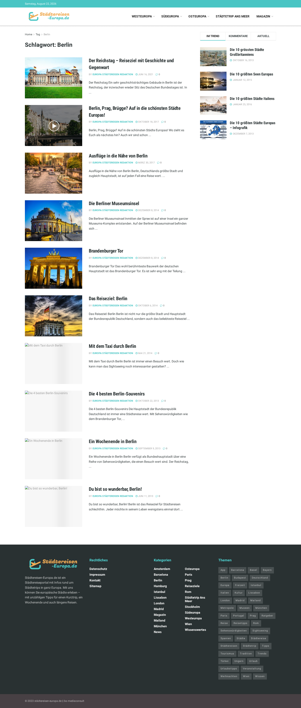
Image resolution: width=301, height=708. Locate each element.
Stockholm (192, 607)
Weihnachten (229, 676)
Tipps (265, 645)
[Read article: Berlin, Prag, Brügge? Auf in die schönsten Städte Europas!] (53, 125)
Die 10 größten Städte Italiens (252, 98)
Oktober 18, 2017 (148, 121)
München (160, 626)
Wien (188, 624)
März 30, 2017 (146, 162)
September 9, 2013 (148, 448)
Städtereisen (229, 645)
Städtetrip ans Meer (232, 16)
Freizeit (240, 585)
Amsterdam (162, 569)
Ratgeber (267, 615)
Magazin (263, 16)
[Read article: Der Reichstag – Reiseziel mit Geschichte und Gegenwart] (53, 77)
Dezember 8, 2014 (148, 210)
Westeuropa (142, 16)
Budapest (240, 577)
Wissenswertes (195, 629)
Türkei (225, 661)
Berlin (47, 34)
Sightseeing (260, 630)
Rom (188, 592)
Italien (225, 592)
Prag (188, 580)
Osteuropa (197, 16)
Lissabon (160, 597)
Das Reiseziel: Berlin (108, 298)
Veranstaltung (252, 668)
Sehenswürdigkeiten (234, 630)
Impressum (97, 574)
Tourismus (227, 653)
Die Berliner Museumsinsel (114, 203)
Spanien (226, 638)
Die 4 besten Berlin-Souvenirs (117, 394)
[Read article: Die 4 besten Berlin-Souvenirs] (53, 411)
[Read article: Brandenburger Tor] (53, 268)
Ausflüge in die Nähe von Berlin (118, 156)
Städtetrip (249, 645)
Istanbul (159, 592)
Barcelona (161, 574)
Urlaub (253, 661)
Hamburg (160, 586)
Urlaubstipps (229, 668)
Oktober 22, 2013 (148, 400)
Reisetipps (240, 623)
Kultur (239, 592)
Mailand (159, 620)
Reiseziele (192, 586)
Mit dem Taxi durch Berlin (112, 346)
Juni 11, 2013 (145, 496)
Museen (245, 608)
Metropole (227, 608)
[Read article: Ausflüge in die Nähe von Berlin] (53, 173)
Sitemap (95, 586)
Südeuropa (170, 16)
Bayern (267, 570)
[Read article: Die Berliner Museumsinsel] (53, 220)
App (223, 570)
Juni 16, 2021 (145, 74)
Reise (224, 623)
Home (28, 34)
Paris (188, 574)
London (159, 603)
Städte (241, 638)
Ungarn (238, 661)
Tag (38, 34)
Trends (262, 653)
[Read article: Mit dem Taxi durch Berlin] (53, 363)
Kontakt (94, 580)
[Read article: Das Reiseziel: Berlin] (53, 315)
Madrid (159, 609)
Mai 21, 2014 (144, 353)
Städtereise (258, 638)
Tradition (246, 653)
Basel (253, 570)
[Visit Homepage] (48, 16)
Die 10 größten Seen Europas (251, 74)
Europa (225, 585)
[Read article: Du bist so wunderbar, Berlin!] (53, 506)
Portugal (238, 615)
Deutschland (260, 577)
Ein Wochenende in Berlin (112, 441)
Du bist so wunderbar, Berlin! (115, 489)
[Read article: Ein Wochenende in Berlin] (53, 458)
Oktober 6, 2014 (147, 305)
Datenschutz (98, 569)
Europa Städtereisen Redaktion (113, 74)
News (158, 632)
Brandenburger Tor (106, 251)
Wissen (260, 676)
